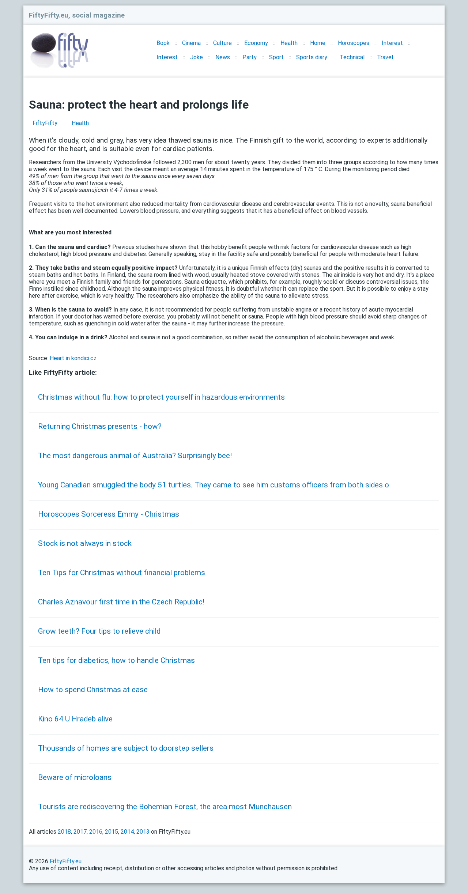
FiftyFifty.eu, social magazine (77, 15)
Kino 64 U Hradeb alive (75, 718)
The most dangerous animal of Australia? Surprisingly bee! (135, 455)
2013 (143, 831)
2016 (95, 831)
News (222, 57)
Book (163, 42)
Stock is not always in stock (85, 543)
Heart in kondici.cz (73, 358)
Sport (276, 57)
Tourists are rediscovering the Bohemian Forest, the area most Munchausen (165, 806)
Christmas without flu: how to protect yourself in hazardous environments (161, 397)
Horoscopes (353, 42)
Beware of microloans (75, 777)
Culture (222, 42)
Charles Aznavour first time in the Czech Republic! (121, 601)
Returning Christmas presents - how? (100, 426)
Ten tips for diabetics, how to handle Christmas (116, 660)
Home (317, 42)
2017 (80, 831)
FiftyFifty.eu (66, 861)
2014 (127, 831)
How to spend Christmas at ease (93, 689)
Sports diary (311, 57)
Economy (256, 42)
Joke (196, 57)
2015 (111, 831)
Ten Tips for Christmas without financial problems (121, 572)
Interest (392, 42)
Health (289, 42)
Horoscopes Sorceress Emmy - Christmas (108, 514)
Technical (352, 57)
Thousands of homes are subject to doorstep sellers (126, 748)
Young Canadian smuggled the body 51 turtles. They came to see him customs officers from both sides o (213, 484)
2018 (64, 831)
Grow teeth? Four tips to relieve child (99, 631)
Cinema (191, 42)
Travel (385, 57)
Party (249, 57)
